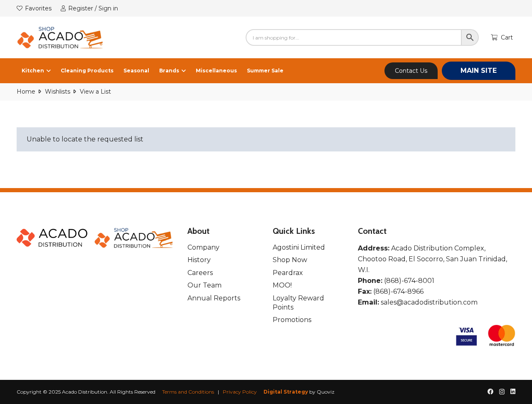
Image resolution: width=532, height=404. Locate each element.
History (199, 260)
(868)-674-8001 (409, 281)
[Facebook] (490, 391)
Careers (200, 273)
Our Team (204, 285)
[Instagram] (502, 392)
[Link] (60, 37)
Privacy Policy (240, 392)
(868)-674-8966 (398, 291)
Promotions (292, 320)
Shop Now (290, 260)
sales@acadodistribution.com (429, 302)
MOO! (282, 285)
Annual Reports (213, 298)
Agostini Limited (299, 247)
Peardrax (288, 273)
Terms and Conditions (188, 392)
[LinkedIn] (512, 391)
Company (203, 247)
